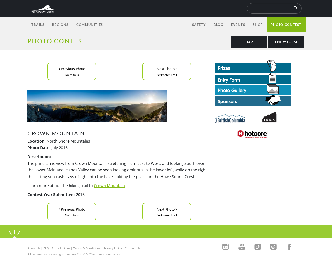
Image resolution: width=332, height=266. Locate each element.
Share (249, 42)
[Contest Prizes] (260, 66)
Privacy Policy (113, 248)
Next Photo (167, 71)
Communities (89, 25)
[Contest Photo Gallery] (253, 89)
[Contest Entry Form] (260, 78)
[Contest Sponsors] (260, 100)
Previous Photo (72, 71)
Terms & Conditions (87, 248)
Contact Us (132, 248)
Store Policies (61, 248)
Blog (218, 25)
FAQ (46, 248)
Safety (199, 25)
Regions (60, 25)
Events (238, 25)
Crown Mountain (109, 185)
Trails (37, 25)
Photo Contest (286, 25)
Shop (258, 25)
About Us (33, 248)
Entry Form (286, 42)
